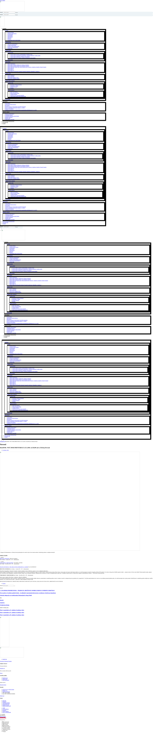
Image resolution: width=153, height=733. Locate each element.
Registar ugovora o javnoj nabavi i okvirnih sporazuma (15, 106)
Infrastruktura (10, 36)
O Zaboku (4, 28)
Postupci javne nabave (9, 108)
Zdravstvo (9, 37)
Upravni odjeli (10, 52)
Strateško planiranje (8, 117)
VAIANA (2, 602)
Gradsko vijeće (8, 73)
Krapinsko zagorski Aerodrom (16, 84)
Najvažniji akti (5, 122)
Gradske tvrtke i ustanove (10, 80)
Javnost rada (10, 48)
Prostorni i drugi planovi (9, 113)
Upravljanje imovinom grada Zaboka (12, 116)
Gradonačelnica (8, 42)
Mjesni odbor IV (11, 68)
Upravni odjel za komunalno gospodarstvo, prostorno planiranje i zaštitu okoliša (25, 55)
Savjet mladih (7, 99)
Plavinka (12, 88)
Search (1, 12)
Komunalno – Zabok (14, 85)
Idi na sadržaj (2, 0)
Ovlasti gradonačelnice (12, 45)
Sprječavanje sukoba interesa (10, 104)
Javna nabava (4, 101)
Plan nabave (7, 105)
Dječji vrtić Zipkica (14, 92)
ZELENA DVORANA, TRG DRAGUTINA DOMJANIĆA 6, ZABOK (14, 566)
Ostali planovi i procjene (9, 119)
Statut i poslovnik (11, 76)
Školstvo (9, 38)
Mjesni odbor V (11, 69)
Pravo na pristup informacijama (8, 121)
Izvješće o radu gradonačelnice (13, 46)
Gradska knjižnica (13, 94)
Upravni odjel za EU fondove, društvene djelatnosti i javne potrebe (22, 57)
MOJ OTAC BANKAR (4, 558)
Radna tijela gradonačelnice (13, 47)
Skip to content (3, 716)
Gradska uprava (8, 50)
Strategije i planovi (5, 111)
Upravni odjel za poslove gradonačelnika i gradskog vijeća (21, 54)
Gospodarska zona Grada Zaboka (14, 40)
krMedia (7, 715)
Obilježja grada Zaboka (12, 33)
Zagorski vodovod (13, 86)
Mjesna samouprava (11, 63)
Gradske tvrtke (10, 82)
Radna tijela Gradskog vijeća (13, 77)
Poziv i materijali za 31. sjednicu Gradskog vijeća (12, 612)
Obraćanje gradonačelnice (12, 44)
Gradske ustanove (11, 90)
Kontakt (3, 123)
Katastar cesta (7, 118)
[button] (53, 125)
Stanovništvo (10, 35)
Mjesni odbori (7, 61)
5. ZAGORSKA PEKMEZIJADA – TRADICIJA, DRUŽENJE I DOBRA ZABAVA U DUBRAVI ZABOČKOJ (27, 590)
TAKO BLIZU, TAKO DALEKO (6, 562)
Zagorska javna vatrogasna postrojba (17, 95)
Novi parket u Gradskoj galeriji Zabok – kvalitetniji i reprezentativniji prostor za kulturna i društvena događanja (28, 593)
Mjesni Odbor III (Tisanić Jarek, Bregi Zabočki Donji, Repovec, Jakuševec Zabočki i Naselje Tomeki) (27, 67)
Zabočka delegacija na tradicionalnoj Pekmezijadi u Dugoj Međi (16, 595)
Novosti (3, 441)
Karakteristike (10, 34)
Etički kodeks (10, 59)
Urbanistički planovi (9, 115)
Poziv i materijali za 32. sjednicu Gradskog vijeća (12, 610)
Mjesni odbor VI (11, 70)
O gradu (6, 30)
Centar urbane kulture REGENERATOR (18, 96)
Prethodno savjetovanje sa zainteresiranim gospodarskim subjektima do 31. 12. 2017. (21, 109)
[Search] (16, 12)
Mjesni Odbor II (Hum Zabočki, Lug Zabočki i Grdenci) (18, 66)
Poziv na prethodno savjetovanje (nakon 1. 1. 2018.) (15, 107)
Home (1, 441)
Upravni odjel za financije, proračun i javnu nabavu (20, 56)
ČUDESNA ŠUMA (4, 605)
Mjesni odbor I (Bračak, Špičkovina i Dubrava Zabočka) (18, 64)
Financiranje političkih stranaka (13, 78)
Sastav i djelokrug (11, 75)
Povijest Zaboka (11, 32)
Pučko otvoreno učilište (14, 93)
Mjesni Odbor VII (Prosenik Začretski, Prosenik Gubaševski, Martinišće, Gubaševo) (23, 71)
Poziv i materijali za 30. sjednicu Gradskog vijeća (12, 615)
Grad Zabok (8, 714)
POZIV (2, 600)
